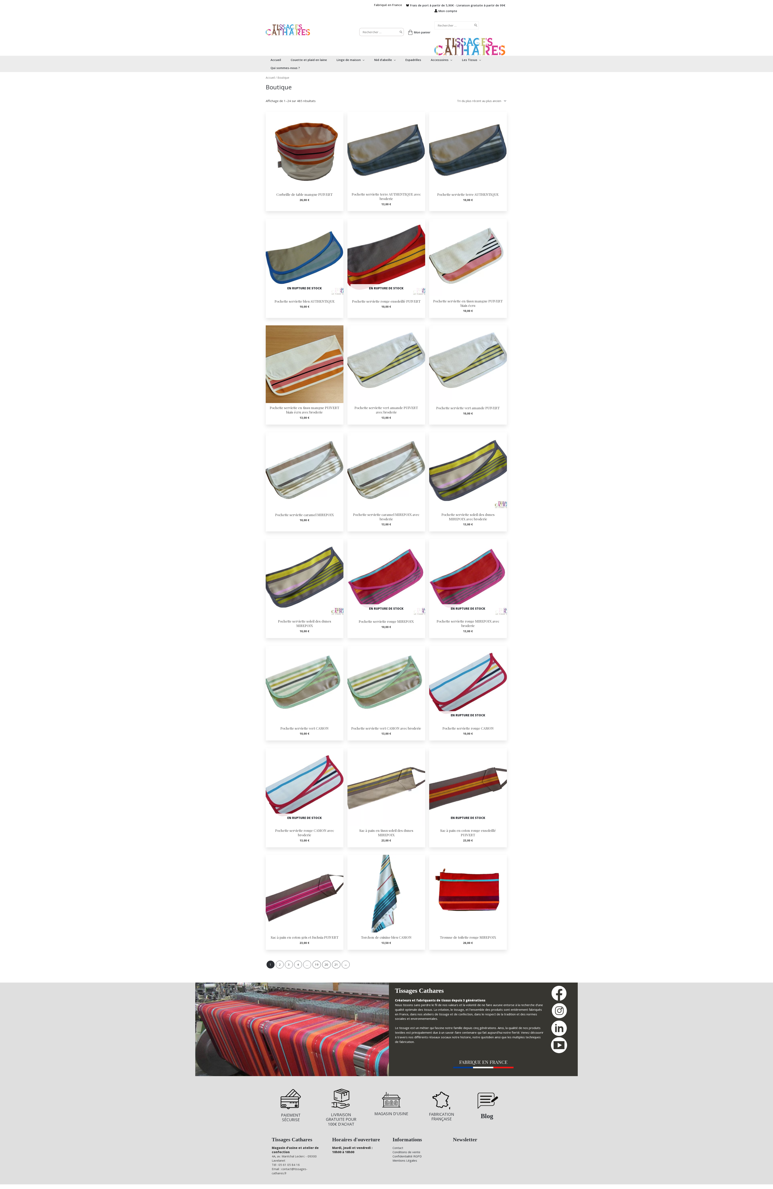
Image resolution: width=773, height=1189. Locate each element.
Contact (398, 1148)
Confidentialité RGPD (407, 1156)
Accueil (270, 77)
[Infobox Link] (291, 1105)
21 (336, 964)
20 (326, 964)
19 (316, 964)
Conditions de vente (406, 1152)
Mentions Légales (405, 1160)
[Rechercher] (401, 32)
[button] (363, 60)
